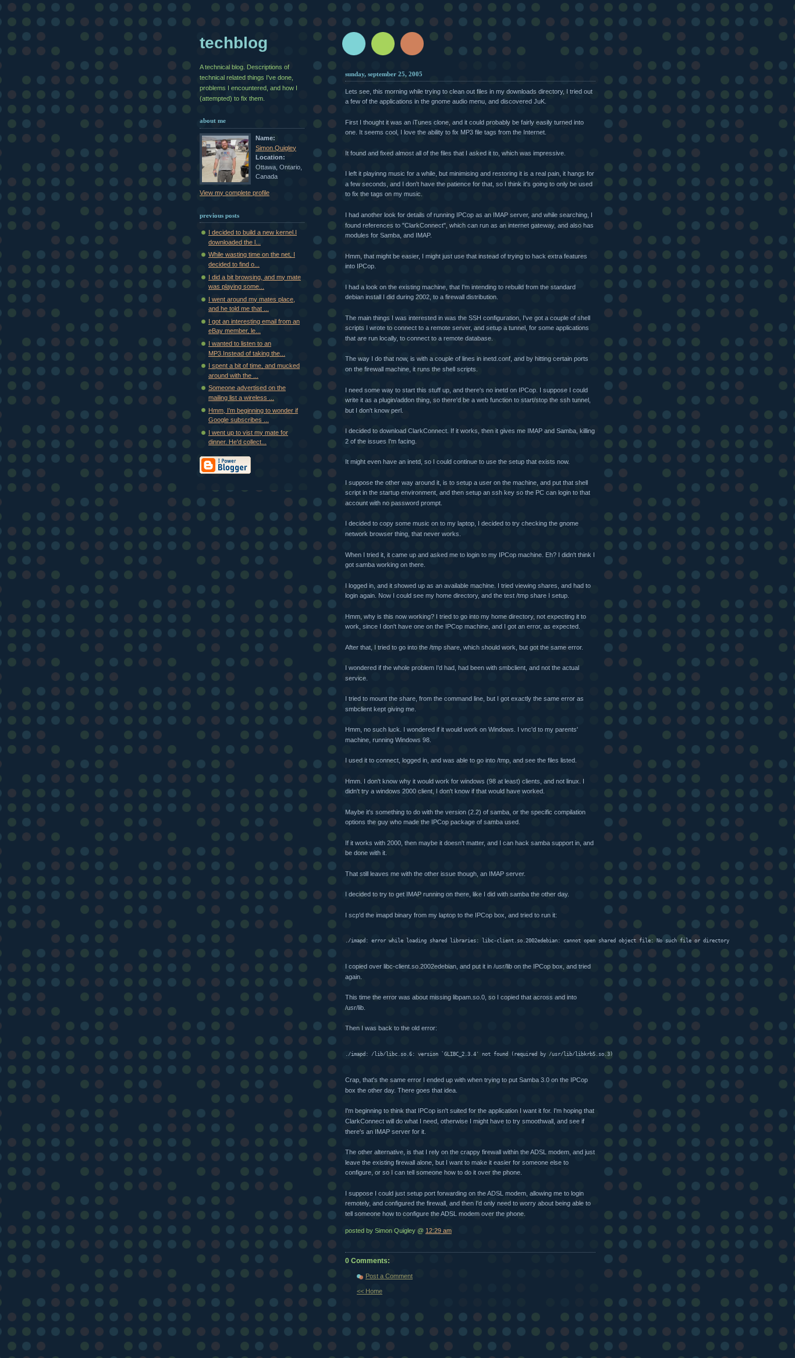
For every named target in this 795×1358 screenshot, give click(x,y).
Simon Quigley (275, 147)
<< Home (369, 1291)
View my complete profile (234, 192)
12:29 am (438, 1230)
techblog (234, 43)
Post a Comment (389, 1275)
